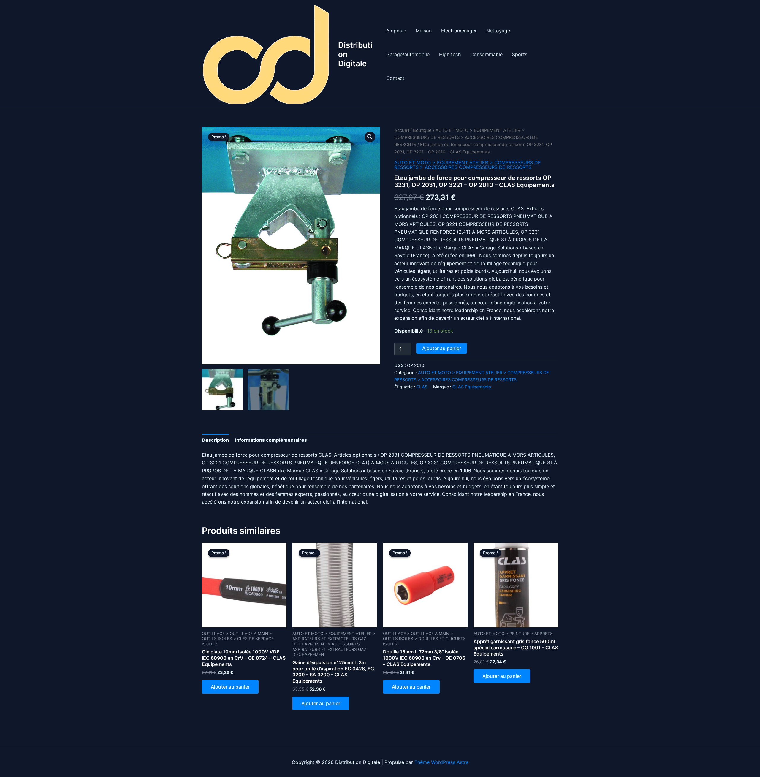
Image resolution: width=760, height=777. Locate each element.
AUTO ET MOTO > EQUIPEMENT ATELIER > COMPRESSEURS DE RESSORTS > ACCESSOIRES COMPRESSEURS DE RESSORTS (466, 138)
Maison (424, 31)
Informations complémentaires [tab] (271, 440)
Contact (395, 78)
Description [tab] (215, 440)
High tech (450, 54)
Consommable (486, 54)
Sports (519, 54)
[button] (370, 137)
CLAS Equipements (471, 386)
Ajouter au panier (441, 348)
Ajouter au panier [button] (230, 687)
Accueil (401, 130)
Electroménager (459, 31)
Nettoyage (498, 31)
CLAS (422, 386)
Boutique (422, 130)
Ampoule (396, 31)
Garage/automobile (408, 54)
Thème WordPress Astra (441, 762)
